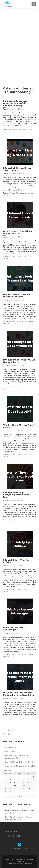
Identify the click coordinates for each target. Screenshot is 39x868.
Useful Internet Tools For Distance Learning (17, 295)
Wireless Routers (11, 751)
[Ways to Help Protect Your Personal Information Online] (20, 676)
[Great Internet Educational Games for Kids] (20, 215)
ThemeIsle (28, 864)
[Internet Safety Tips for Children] (20, 544)
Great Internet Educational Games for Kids (18, 232)
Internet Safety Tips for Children (16, 561)
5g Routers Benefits (12, 747)
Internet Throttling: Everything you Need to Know (16, 494)
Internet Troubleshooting (18, 130)
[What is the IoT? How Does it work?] (20, 409)
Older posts (8, 730)
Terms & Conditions (15, 836)
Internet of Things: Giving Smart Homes (17, 169)
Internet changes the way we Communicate (19, 361)
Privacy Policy (13, 831)
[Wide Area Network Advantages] (20, 611)
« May (19, 796)
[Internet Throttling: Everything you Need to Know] (20, 476)
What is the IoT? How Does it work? (19, 426)
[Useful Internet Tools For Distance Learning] (20, 278)
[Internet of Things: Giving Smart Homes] (20, 152)
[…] (19, 125)
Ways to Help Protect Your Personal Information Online (18, 693)
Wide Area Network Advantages (14, 628)
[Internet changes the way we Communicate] (20, 343)
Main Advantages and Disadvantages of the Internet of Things (15, 103)
